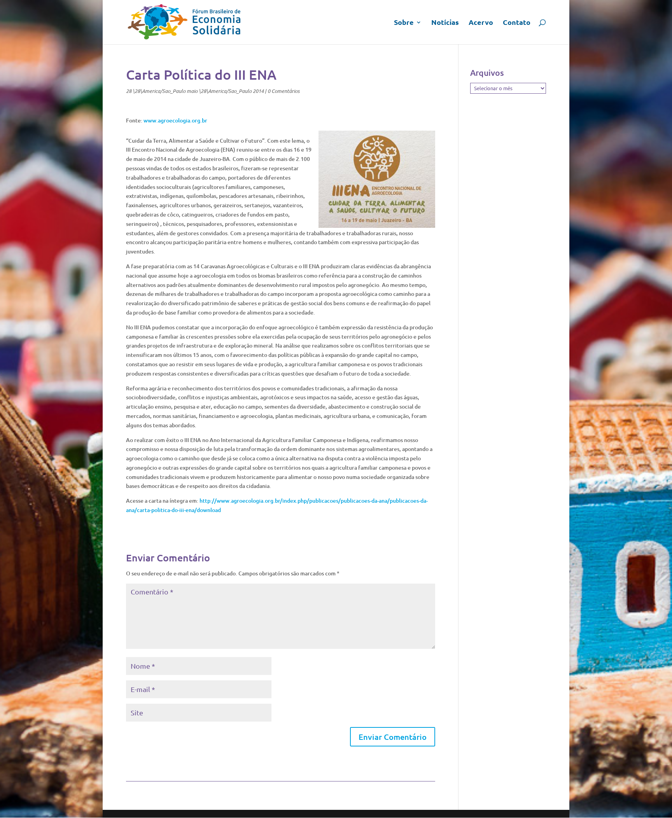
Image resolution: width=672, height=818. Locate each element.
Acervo (481, 22)
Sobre (404, 22)
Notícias (445, 22)
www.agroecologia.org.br (175, 120)
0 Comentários (283, 90)
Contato (516, 22)
